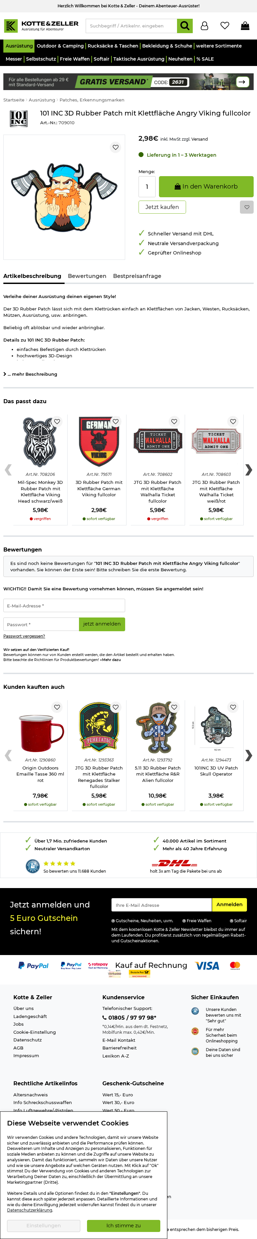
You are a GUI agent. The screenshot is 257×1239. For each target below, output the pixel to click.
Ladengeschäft (30, 1016)
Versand (199, 139)
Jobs (18, 1024)
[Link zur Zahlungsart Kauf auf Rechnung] (151, 965)
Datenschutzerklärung (29, 1210)
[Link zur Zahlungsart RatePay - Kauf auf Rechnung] (98, 965)
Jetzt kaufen (162, 207)
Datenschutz (27, 1039)
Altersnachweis (30, 1094)
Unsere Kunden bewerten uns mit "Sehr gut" (223, 1015)
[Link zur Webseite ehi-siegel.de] (195, 1030)
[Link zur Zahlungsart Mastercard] (235, 965)
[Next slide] (248, 470)
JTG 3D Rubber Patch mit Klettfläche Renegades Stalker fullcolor (99, 777)
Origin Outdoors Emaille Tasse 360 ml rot (40, 774)
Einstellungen (43, 1226)
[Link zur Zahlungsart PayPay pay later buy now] (71, 965)
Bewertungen (87, 276)
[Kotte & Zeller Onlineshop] (41, 25)
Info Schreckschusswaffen (42, 1102)
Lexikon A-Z (115, 1056)
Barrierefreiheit (119, 1047)
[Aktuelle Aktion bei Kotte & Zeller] (128, 81)
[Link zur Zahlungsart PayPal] (33, 965)
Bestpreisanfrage (137, 276)
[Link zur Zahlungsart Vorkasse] (114, 973)
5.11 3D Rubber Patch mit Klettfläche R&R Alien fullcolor (158, 774)
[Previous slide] (8, 470)
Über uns (23, 1008)
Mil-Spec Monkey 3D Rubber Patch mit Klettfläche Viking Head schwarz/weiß (40, 492)
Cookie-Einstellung (34, 1032)
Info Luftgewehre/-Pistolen (43, 1110)
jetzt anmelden (102, 624)
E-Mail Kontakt (118, 1040)
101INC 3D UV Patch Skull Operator (216, 771)
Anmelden (231, 904)
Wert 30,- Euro (118, 1102)
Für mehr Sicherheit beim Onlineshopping (222, 1035)
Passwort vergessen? (24, 636)
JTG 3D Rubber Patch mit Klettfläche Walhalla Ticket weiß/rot (216, 492)
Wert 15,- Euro (117, 1094)
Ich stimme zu (123, 1226)
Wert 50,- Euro (118, 1110)
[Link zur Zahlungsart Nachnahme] (139, 973)
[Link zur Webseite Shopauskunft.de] (195, 1010)
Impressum (26, 1055)
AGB (18, 1047)
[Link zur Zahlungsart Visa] (206, 965)
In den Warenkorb (209, 186)
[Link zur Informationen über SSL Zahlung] (195, 1050)
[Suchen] (185, 26)
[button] (18, 46)
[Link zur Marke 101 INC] (18, 119)
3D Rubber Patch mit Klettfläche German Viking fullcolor (99, 488)
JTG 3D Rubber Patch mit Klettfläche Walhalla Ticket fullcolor (157, 492)
